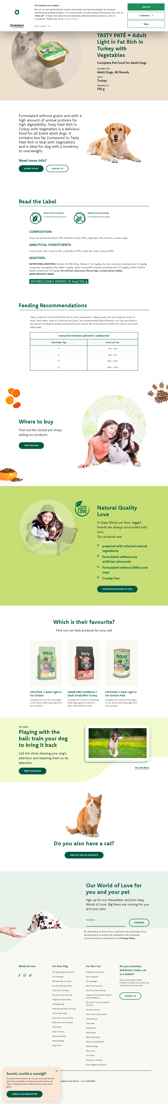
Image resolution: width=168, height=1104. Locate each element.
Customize (144, 15)
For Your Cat (93, 966)
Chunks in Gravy (92, 1009)
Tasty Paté (56, 1027)
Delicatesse (91, 1028)
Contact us (57, 168)
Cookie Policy (71, 19)
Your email (90, 920)
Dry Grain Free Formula (62, 995)
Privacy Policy (128, 938)
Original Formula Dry (95, 972)
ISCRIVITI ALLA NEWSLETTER (24, 1094)
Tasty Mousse (91, 1019)
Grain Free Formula (60, 990)
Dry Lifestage (57, 976)
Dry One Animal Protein (62, 986)
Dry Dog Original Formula (63, 972)
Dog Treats (56, 1045)
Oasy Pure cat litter (94, 1060)
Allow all (146, 7)
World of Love (27, 966)
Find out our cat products (84, 855)
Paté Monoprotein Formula (63, 1009)
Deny (146, 24)
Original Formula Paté (61, 999)
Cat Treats (90, 1055)
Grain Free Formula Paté (62, 1018)
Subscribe (139, 922)
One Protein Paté (59, 1013)
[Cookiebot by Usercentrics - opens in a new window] (17, 26)
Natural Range (58, 1041)
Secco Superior (92, 976)
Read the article (32, 771)
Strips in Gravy (58, 1031)
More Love (90, 1051)
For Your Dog (60, 966)
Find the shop (31, 445)
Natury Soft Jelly (59, 1036)
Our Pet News (142, 767)
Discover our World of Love (117, 589)
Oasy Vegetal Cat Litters (96, 1064)
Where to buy (31, 168)
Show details (40, 26)
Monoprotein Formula (61, 981)
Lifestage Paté (58, 1004)
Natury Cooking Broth (95, 1042)
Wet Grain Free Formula (62, 1022)
